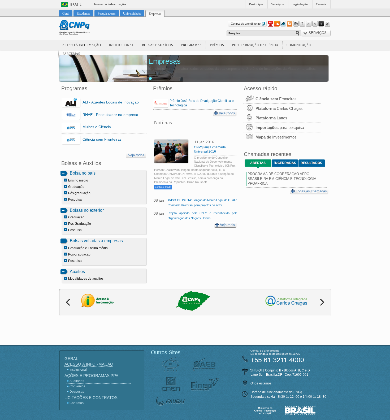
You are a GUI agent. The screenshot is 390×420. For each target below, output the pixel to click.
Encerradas (285, 163)
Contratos (77, 403)
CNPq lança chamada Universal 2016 (210, 149)
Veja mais (227, 225)
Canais (321, 4)
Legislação (300, 4)
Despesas (77, 391)
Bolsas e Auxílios (157, 45)
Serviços (277, 4)
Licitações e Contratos (91, 397)
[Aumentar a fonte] (308, 24)
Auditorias (77, 381)
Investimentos (276, 137)
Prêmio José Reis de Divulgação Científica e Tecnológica (202, 103)
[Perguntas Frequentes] (302, 24)
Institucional (121, 45)
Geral (71, 358)
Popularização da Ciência (255, 45)
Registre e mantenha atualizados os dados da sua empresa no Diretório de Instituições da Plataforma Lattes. (232, 69)
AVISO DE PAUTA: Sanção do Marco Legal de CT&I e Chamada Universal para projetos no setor (202, 202)
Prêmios (217, 45)
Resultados (311, 163)
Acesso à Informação (81, 45)
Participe (256, 4)
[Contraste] (321, 24)
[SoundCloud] (277, 24)
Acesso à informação (110, 4)
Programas (191, 45)
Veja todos (136, 155)
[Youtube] (270, 24)
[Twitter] (283, 24)
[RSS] (289, 24)
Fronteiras (276, 99)
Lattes (271, 118)
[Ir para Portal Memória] (81, 28)
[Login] (328, 24)
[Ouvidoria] (296, 24)
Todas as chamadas (311, 191)
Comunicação (299, 45)
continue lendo (163, 187)
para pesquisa (279, 127)
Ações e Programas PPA (91, 375)
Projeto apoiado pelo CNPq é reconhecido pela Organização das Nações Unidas (202, 215)
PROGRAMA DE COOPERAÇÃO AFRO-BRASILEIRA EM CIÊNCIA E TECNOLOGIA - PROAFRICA (283, 178)
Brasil (75, 4)
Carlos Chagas (279, 108)
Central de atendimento (246, 23)
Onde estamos (260, 383)
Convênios (77, 386)
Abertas (258, 163)
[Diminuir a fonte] (315, 24)
